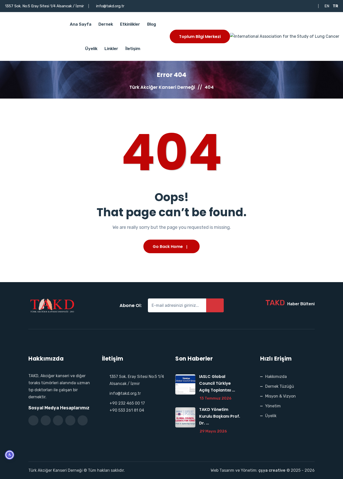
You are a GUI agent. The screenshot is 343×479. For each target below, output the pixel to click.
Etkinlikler (130, 24)
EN (326, 6)
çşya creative (271, 470)
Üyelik (91, 48)
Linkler (111, 48)
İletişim (132, 48)
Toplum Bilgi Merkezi (200, 36)
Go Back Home (168, 246)
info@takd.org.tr (110, 6)
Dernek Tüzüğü (279, 386)
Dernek (105, 24)
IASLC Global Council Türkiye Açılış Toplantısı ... (217, 383)
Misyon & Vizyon (280, 396)
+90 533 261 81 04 (126, 410)
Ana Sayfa (80, 24)
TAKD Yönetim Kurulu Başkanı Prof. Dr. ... (219, 416)
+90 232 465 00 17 (127, 403)
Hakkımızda (276, 376)
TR (335, 6)
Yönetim (273, 406)
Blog (151, 24)
